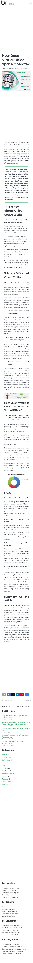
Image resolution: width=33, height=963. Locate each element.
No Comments (25, 68)
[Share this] (9, 694)
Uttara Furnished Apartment (11, 954)
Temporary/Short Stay (9, 911)
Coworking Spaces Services (11, 895)
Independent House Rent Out (11, 930)
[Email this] (4, 694)
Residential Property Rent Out (12, 928)
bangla (4, 755)
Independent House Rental (11, 888)
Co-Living (5, 757)
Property (5, 768)
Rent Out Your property (10, 897)
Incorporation (6, 763)
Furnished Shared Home (10, 914)
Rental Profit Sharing (9, 890)
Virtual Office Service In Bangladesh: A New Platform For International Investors (16, 723)
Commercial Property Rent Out (12, 926)
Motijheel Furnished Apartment (12, 951)
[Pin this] (22, 694)
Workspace (6, 784)
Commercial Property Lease (11, 893)
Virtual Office (6, 782)
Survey (4, 776)
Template (5, 779)
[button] (30, 3)
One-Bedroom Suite (8, 909)
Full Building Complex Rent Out (12, 932)
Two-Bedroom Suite (8, 907)
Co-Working (6, 760)
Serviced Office (7, 774)
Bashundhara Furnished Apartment (14, 949)
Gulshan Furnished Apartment (12, 947)
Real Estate (5, 771)
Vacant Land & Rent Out (10, 935)
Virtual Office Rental (8, 916)
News (4, 765)
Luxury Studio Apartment (10, 944)
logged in (14, 706)
